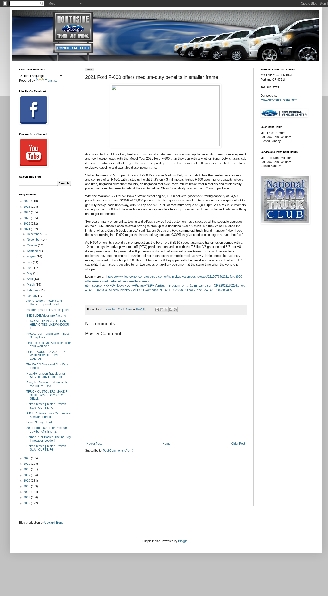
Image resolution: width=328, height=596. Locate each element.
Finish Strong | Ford (39, 422)
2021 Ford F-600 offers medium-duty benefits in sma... (47, 429)
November (34, 239)
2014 (27, 492)
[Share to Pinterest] (175, 309)
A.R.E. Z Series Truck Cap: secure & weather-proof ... (48, 415)
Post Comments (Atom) (118, 450)
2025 (27, 206)
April (30, 279)
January (32, 296)
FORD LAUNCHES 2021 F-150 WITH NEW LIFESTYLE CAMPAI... (46, 355)
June (30, 268)
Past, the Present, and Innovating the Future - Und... (47, 384)
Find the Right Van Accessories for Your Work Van (48, 344)
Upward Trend (53, 522)
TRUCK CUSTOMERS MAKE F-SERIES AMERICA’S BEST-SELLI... (47, 395)
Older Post (238, 443)
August (32, 256)
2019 (27, 463)
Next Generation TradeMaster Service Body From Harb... (45, 375)
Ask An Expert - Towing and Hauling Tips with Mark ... (44, 302)
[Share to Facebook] (170, 309)
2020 (27, 458)
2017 (27, 475)
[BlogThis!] (161, 309)
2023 (27, 218)
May (30, 273)
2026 (27, 201)
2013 (27, 497)
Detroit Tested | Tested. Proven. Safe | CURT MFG (46, 405)
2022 (27, 223)
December (34, 234)
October (32, 245)
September (34, 251)
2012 (27, 503)
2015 (27, 486)
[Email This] (157, 309)
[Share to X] (166, 309)
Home (166, 443)
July (30, 262)
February (33, 290)
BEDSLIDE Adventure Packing (46, 315)
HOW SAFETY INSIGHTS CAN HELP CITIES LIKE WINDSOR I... (47, 325)
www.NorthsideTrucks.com (279, 99)
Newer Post (94, 443)
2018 (27, 469)
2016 (27, 480)
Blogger (183, 541)
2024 (27, 212)
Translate (51, 80)
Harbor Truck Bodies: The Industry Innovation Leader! (48, 438)
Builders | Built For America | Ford (48, 310)
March (31, 284)
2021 (27, 229)
